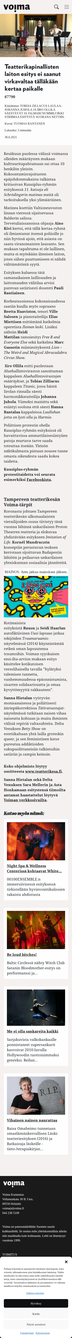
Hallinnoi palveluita (35, 1293)
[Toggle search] (56, 6)
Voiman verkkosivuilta (25, 800)
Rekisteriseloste (43, 1333)
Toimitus (9, 1254)
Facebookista (39, 479)
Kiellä (36, 1313)
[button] (66, 1261)
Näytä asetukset (36, 1324)
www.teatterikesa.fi (43, 771)
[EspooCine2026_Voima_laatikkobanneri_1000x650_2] (36, 596)
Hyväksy (36, 1303)
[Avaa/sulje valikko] (66, 7)
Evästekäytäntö (27, 1333)
